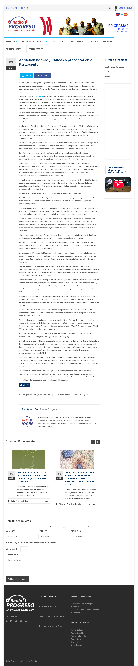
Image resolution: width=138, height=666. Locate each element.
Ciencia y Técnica (66, 504)
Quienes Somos (13, 49)
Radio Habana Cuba (80, 636)
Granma (74, 642)
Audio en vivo (111, 72)
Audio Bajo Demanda (114, 67)
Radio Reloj (76, 639)
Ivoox (107, 76)
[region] (84, 26)
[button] (84, 26)
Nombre (10, 531)
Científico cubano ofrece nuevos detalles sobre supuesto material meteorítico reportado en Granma (79, 478)
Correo (42, 531)
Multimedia (77, 41)
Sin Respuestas (63, 395)
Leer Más (44, 501)
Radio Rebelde (77, 633)
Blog (93, 41)
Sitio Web (76, 531)
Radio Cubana (77, 630)
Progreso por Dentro (33, 41)
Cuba (35, 395)
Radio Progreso (82, 395)
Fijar (40, 395)
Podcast (107, 41)
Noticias (10, 41)
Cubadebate (76, 645)
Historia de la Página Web (50, 626)
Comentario (12, 554)
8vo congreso (59, 41)
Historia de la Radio (47, 606)
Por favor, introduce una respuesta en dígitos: (31, 542)
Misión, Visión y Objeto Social (51, 616)
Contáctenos (36, 49)
